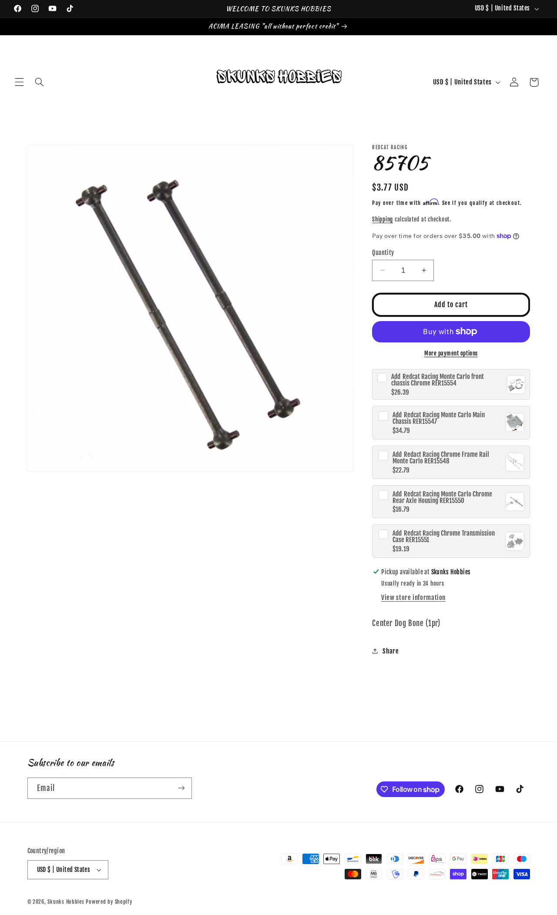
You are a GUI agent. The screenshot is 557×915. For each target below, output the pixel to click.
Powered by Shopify (109, 901)
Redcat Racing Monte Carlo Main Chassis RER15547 (439, 418)
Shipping (382, 219)
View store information (413, 597)
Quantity (383, 252)
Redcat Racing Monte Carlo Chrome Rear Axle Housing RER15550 (442, 496)
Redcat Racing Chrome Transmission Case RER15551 (444, 536)
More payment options (451, 353)
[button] (19, 82)
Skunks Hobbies (66, 901)
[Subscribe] (181, 788)
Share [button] (391, 651)
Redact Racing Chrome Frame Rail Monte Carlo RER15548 (441, 457)
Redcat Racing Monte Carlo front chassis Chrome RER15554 (437, 379)
